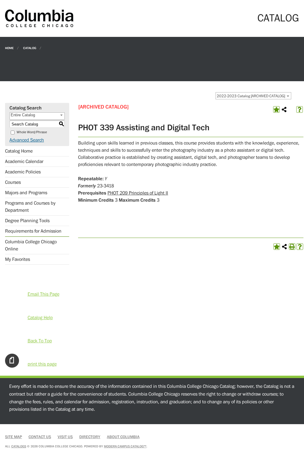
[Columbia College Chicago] (39, 18)
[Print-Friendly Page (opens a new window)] (292, 246)
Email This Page (43, 294)
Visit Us (65, 437)
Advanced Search (27, 140)
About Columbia (123, 437)
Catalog (29, 48)
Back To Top (40, 341)
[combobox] (253, 95)
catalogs (18, 446)
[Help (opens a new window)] (299, 109)
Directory (89, 437)
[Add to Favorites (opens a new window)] (276, 109)
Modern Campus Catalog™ (125, 446)
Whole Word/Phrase (32, 132)
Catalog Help (40, 318)
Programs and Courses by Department (30, 206)
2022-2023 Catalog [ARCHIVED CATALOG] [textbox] (251, 96)
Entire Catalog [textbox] (23, 115)
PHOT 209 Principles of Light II (137, 193)
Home (9, 48)
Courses (13, 182)
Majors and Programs (26, 193)
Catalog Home (19, 151)
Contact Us (39, 437)
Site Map (13, 437)
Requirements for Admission (33, 231)
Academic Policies (23, 172)
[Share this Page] (284, 109)
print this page (42, 364)
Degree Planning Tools (27, 221)
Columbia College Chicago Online (31, 245)
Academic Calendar (24, 161)
